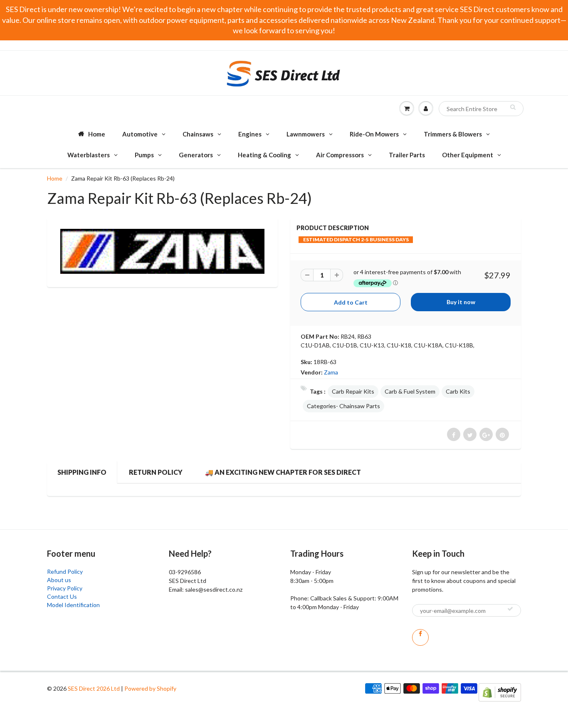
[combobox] (481, 108)
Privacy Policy (64, 588)
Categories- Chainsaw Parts (343, 405)
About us (59, 579)
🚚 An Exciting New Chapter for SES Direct (283, 472)
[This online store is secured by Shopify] (500, 691)
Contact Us (62, 596)
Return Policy (156, 472)
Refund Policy (65, 571)
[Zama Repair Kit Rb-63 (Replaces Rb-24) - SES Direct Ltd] (162, 251)
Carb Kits (458, 391)
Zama (331, 372)
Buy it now (461, 301)
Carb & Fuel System (410, 391)
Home (54, 178)
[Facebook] (420, 637)
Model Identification (73, 604)
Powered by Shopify (150, 688)
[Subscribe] (510, 608)
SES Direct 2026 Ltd (94, 688)
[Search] (513, 107)
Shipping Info (81, 472)
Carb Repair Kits (353, 391)
